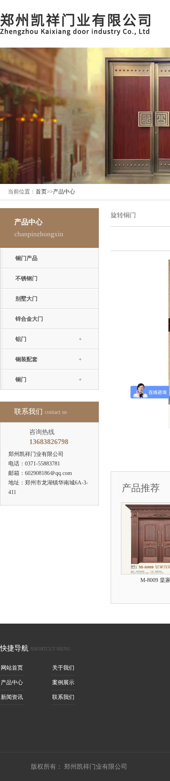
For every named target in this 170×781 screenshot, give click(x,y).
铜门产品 (26, 258)
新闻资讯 (12, 697)
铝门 (20, 339)
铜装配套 (26, 359)
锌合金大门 (29, 319)
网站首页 (12, 668)
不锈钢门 (26, 278)
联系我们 (63, 697)
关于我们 (63, 668)
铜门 (20, 380)
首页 (41, 192)
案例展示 (63, 682)
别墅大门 (26, 299)
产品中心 (64, 192)
